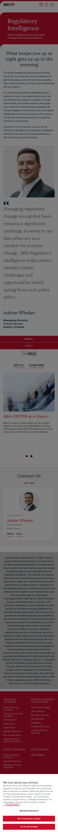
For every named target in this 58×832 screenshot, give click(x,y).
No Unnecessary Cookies (29, 818)
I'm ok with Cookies (29, 826)
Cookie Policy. (13, 805)
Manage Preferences (29, 810)
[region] (29, 803)
